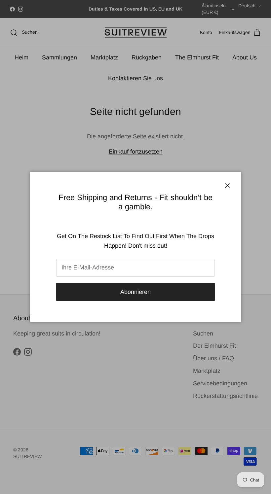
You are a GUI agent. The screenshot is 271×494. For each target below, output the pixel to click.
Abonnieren (135, 292)
